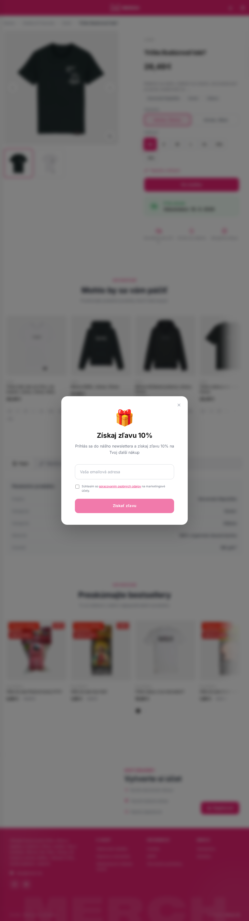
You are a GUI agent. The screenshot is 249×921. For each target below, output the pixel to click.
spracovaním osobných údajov (120, 486)
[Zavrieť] (179, 405)
